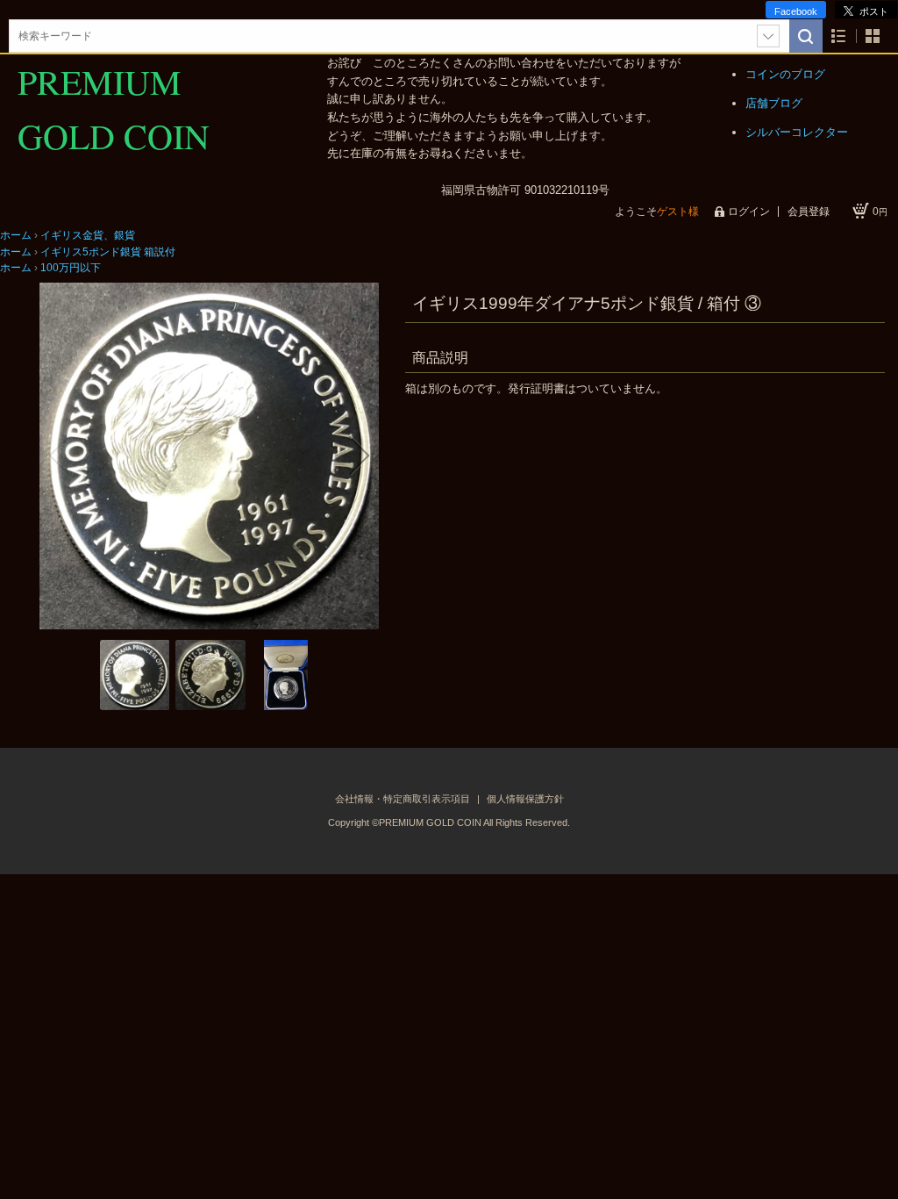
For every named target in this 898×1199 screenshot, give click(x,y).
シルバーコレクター (796, 132)
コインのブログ (785, 74)
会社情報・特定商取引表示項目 (404, 798)
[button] (58, 455)
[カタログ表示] (872, 36)
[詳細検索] (768, 36)
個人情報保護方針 (525, 798)
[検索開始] (806, 36)
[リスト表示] (839, 36)
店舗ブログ (773, 103)
